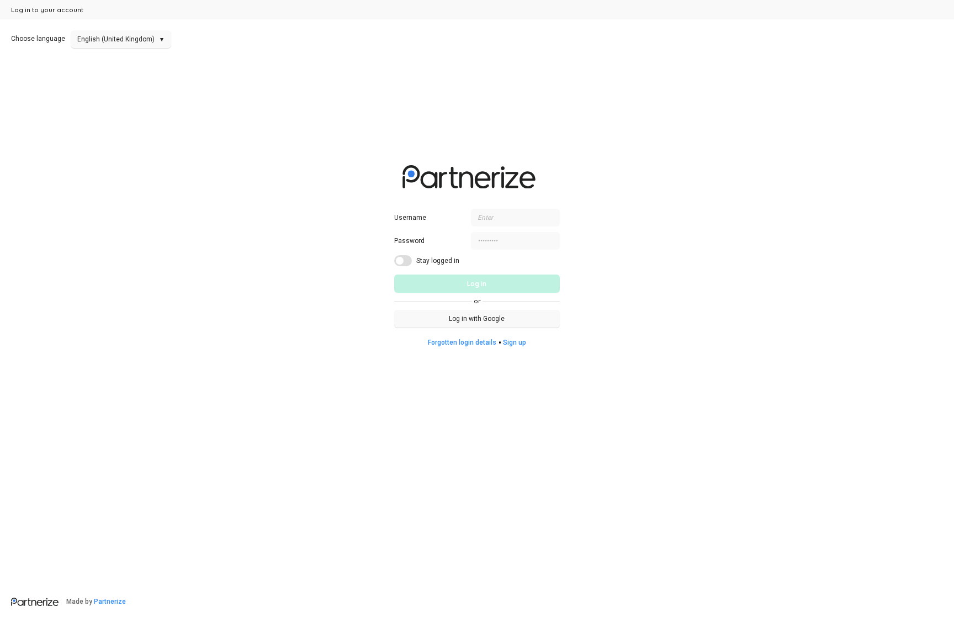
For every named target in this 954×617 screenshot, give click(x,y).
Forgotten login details (462, 342)
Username (410, 218)
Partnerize (110, 601)
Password (409, 241)
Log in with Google (477, 319)
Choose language (87, 39)
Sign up (514, 342)
